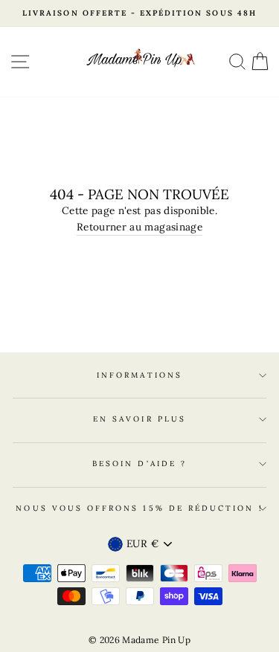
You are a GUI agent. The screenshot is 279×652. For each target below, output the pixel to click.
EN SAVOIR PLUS (139, 419)
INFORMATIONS (139, 375)
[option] (139, 13)
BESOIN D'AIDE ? (139, 463)
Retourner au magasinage (139, 226)
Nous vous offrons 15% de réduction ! (139, 508)
